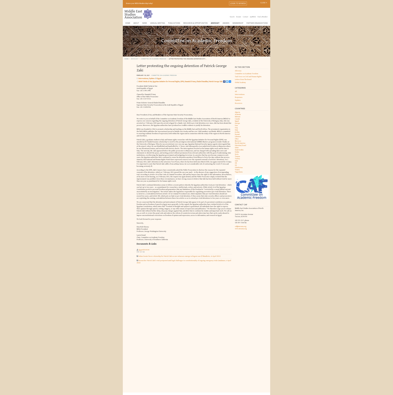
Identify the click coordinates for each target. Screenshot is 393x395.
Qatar (237, 148)
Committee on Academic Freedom (153, 59)
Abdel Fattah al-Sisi (145, 82)
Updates (238, 100)
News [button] (144, 23)
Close (263, 3)
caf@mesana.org (240, 226)
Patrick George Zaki (215, 82)
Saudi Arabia (239, 150)
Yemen (237, 170)
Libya (236, 139)
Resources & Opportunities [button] (195, 23)
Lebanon (238, 137)
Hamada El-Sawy (190, 82)
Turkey (237, 159)
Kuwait (237, 134)
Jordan (237, 132)
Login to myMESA (238, 3)
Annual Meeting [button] (157, 23)
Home (127, 23)
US (236, 165)
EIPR (182, 82)
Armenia (238, 114)
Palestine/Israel (240, 145)
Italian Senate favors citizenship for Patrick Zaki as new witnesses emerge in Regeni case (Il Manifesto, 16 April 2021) (179, 256)
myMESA (253, 17)
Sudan (237, 152)
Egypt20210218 (144, 250)
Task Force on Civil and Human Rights (248, 77)
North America (240, 143)
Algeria (237, 112)
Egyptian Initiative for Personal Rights (166, 82)
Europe (237, 123)
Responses (238, 97)
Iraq (236, 128)
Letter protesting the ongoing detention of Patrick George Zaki (194, 59)
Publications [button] (174, 23)
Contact (245, 17)
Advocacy (134, 59)
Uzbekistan (239, 168)
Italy (236, 130)
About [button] (136, 23)
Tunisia (237, 157)
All (236, 91)
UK (236, 163)
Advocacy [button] (215, 23)
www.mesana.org (241, 229)
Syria (236, 154)
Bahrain (237, 117)
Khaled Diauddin (202, 82)
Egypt (237, 121)
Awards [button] (226, 23)
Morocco (238, 141)
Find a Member (262, 17)
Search (232, 17)
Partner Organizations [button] (257, 23)
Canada (237, 119)
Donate (238, 17)
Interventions (240, 94)
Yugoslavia (238, 172)
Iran (236, 125)
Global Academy (240, 82)
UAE (236, 161)
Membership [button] (238, 23)
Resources (238, 103)
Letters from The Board (243, 79)
